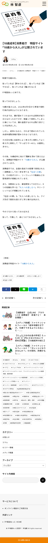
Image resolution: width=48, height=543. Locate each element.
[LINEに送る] (24, 289)
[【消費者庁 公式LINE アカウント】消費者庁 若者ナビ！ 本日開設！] (7, 315)
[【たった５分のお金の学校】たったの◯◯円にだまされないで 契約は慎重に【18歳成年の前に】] (7, 338)
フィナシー (26, 381)
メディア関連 (7, 453)
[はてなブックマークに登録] (33, 289)
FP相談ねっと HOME (13, 522)
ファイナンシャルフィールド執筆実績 (15, 377)
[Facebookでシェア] (6, 289)
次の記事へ (38, 298)
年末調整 (41, 400)
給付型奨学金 (28, 419)
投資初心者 (36, 404)
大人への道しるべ (27, 187)
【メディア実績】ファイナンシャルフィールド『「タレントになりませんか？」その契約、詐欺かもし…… (30, 350)
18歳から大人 (8, 276)
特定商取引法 (8, 415)
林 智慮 (15, 4)
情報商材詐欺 (8, 404)
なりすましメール (24, 364)
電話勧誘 (27, 423)
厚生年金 (16, 396)
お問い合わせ (25, 540)
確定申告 (6, 419)
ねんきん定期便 (39, 364)
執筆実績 (6, 400)
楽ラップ (6, 412)
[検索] (43, 480)
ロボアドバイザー (38, 385)
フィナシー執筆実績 (10, 385)
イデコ (6, 367)
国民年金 (26, 396)
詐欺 (5, 423)
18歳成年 (21, 276)
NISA (23, 360)
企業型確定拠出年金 (24, 389)
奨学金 (16, 400)
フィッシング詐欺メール (11, 381)
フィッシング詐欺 (37, 377)
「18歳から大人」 (31, 160)
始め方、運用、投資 (28, 400)
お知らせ (6, 437)
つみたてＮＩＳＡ (9, 364)
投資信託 (26, 404)
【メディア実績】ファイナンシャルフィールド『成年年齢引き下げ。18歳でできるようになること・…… (30, 326)
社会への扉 (36, 172)
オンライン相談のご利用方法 (16, 508)
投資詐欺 (6, 408)
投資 (18, 404)
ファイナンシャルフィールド (34, 367)
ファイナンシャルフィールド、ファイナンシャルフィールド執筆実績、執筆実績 (23, 372)
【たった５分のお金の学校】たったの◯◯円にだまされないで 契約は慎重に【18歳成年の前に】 (30, 338)
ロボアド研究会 (9, 389)
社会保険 (16, 419)
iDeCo (16, 360)
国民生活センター (38, 396)
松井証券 (33, 408)
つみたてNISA (34, 360)
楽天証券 (16, 412)
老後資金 (38, 419)
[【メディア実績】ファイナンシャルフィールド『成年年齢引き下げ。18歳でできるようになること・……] (7, 326)
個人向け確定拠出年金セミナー (13, 393)
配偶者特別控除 (16, 423)
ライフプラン (25, 385)
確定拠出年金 (36, 415)
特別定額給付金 (28, 412)
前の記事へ (10, 298)
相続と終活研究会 (22, 415)
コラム (13, 59)
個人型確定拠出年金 (33, 393)
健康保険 (6, 396)
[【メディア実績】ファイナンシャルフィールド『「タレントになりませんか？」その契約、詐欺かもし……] (7, 349)
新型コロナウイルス (20, 408)
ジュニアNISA (16, 367)
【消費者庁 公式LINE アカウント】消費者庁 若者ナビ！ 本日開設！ (30, 315)
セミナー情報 (7, 447)
